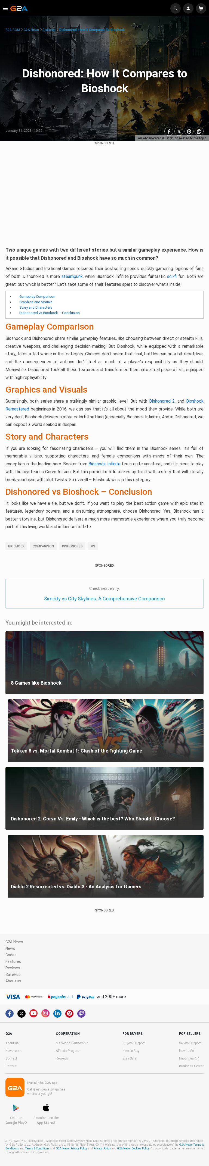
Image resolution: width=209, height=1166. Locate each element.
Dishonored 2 (162, 401)
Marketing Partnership (72, 1043)
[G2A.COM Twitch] (81, 1014)
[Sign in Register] (189, 8)
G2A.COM (12, 30)
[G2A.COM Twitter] (21, 1014)
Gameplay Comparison (37, 296)
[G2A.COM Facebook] (9, 1014)
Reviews (12, 968)
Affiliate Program (68, 1051)
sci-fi (172, 276)
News (10, 948)
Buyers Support (133, 1043)
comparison (43, 546)
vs (93, 546)
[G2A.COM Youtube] (33, 1013)
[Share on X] (178, 131)
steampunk (72, 276)
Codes (11, 955)
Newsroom (13, 1051)
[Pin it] (189, 131)
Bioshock (16, 546)
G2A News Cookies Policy (133, 1148)
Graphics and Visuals (36, 302)
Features (49, 30)
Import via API (189, 1058)
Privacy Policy (102, 1148)
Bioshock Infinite (104, 463)
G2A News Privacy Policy (71, 1148)
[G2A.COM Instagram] (45, 1013)
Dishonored (72, 546)
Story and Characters (35, 307)
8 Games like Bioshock (36, 683)
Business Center (191, 1066)
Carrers (10, 1066)
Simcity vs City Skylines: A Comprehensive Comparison (104, 598)
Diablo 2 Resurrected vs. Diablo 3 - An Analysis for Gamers (76, 886)
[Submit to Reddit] (199, 131)
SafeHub (13, 974)
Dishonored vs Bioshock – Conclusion (49, 313)
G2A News (31, 30)
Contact (11, 1058)
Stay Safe (129, 1058)
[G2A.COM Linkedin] (57, 1014)
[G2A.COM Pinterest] (69, 1014)
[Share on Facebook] (168, 131)
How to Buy (130, 1051)
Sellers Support (190, 1043)
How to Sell (187, 1051)
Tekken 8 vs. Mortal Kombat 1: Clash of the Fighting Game (76, 751)
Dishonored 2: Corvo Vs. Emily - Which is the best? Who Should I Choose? (93, 819)
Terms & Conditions (37, 1148)
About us (13, 981)
